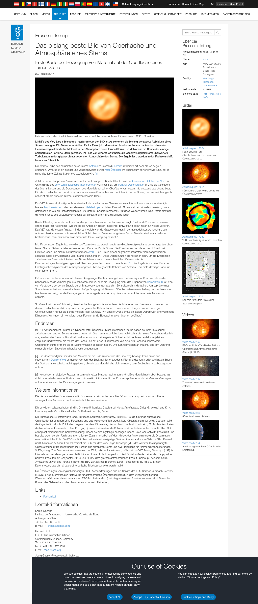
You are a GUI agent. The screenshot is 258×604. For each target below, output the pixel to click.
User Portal (236, 4)
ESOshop (75, 14)
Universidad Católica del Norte (149, 181)
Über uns (20, 14)
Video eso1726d (191, 443)
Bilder (34, 14)
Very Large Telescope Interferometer (210, 82)
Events (146, 14)
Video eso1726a (191, 341)
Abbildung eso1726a (193, 148)
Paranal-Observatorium (131, 184)
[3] (162, 281)
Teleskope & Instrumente (100, 14)
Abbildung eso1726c (193, 236)
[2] (129, 263)
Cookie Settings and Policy (198, 597)
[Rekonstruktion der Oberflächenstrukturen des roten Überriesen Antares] (104, 106)
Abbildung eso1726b (193, 186)
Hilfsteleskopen (93, 207)
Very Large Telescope (67, 184)
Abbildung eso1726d (193, 296)
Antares (93, 166)
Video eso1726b (191, 379)
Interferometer (88, 184)
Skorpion (117, 166)
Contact (186, 4)
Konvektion (153, 281)
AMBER (92, 251)
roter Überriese (113, 169)
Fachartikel (49, 496)
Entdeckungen (129, 14)
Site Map (199, 4)
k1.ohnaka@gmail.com (57, 525)
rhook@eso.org (52, 549)
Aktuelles (60, 14)
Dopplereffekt (58, 359)
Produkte (191, 14)
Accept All (115, 597)
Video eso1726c (191, 412)
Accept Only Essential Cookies (151, 597)
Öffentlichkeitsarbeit (167, 14)
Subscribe (174, 4)
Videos (46, 14)
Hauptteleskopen (52, 207)
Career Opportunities (236, 14)
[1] (96, 173)
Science (222, 4)
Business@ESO (210, 14)
